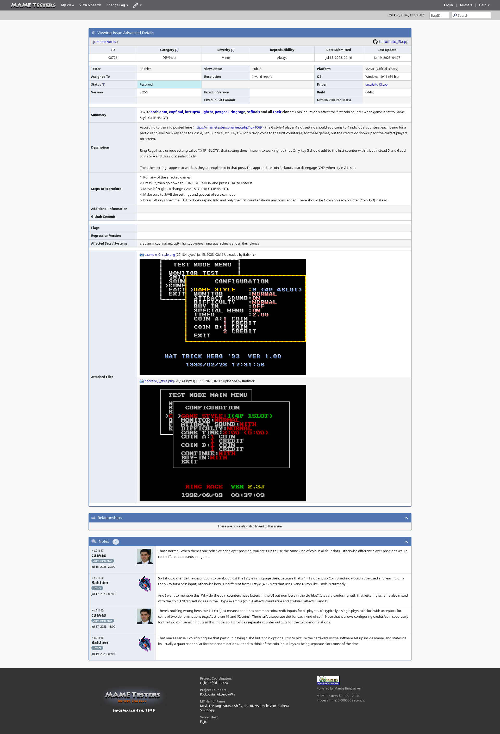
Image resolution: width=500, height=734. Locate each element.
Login (448, 5)
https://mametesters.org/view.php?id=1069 (228, 127)
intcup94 (192, 112)
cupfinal (176, 112)
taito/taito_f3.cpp (394, 41)
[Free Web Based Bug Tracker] (328, 684)
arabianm (159, 112)
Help (482, 5)
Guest (464, 5)
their (277, 112)
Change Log (116, 5)
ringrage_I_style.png (159, 381)
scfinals (253, 112)
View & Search (90, 5)
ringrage (237, 112)
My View (67, 5)
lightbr (207, 112)
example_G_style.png (160, 254)
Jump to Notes (104, 41)
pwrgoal (222, 112)
